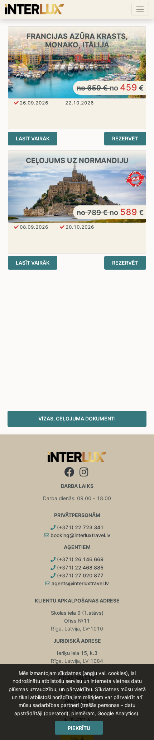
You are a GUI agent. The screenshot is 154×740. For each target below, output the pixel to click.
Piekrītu (79, 728)
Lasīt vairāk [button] (32, 138)
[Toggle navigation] (140, 9)
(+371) (80, 527)
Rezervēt (125, 138)
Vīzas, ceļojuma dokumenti (77, 418)
